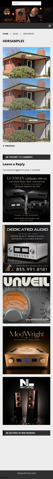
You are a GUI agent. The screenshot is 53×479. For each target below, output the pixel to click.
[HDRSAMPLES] (26, 140)
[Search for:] (26, 3)
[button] (49, 26)
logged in (18, 170)
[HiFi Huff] (26, 21)
